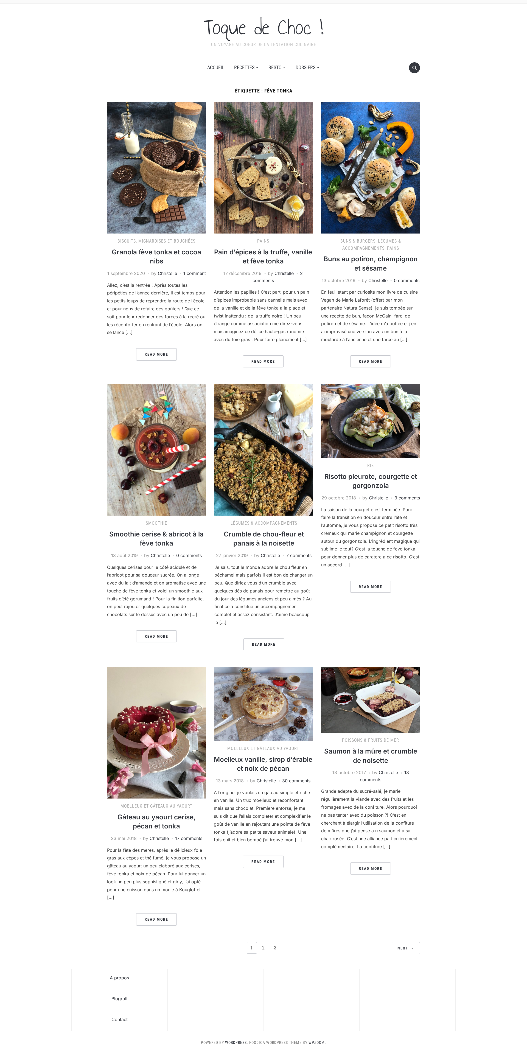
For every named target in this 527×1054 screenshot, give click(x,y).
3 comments (407, 498)
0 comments (406, 280)
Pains (263, 241)
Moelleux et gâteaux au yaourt (156, 806)
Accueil (216, 67)
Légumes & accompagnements (264, 523)
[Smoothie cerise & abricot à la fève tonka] (156, 449)
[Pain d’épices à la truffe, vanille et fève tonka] (263, 167)
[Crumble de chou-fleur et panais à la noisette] (263, 449)
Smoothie (156, 523)
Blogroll (119, 998)
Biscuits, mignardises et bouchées (156, 241)
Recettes (244, 67)
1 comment (194, 273)
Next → (405, 948)
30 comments (296, 780)
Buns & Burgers (357, 241)
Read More (156, 354)
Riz (370, 465)
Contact (119, 1019)
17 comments (188, 838)
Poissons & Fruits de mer (370, 740)
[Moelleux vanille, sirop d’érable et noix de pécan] (263, 703)
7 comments (299, 555)
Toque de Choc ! (263, 27)
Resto (275, 67)
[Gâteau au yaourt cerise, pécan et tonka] (156, 732)
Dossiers (305, 67)
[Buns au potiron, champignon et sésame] (370, 167)
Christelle (167, 273)
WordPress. (236, 1042)
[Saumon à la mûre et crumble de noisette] (370, 699)
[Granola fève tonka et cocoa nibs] (156, 167)
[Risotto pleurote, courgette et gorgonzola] (370, 420)
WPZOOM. (317, 1042)
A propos (119, 977)
